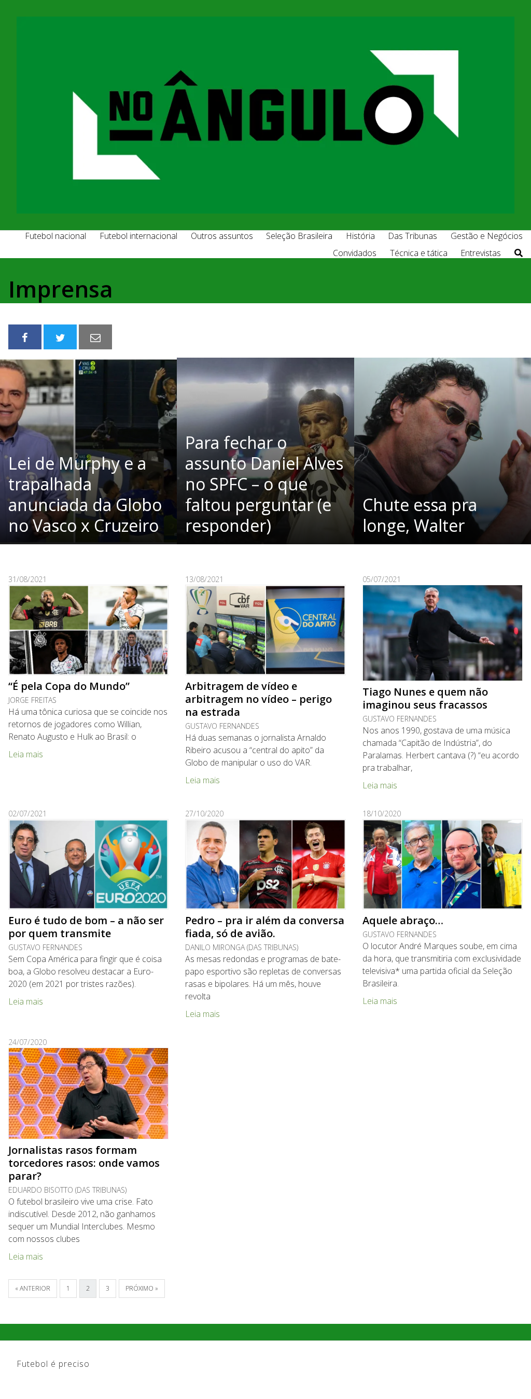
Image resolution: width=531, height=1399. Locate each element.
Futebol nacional (55, 236)
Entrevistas (480, 253)
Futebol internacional (138, 236)
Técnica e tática (419, 253)
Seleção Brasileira (299, 236)
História (360, 236)
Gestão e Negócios (487, 236)
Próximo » (141, 1288)
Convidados (354, 253)
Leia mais (25, 754)
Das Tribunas (412, 236)
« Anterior (32, 1288)
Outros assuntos (222, 236)
